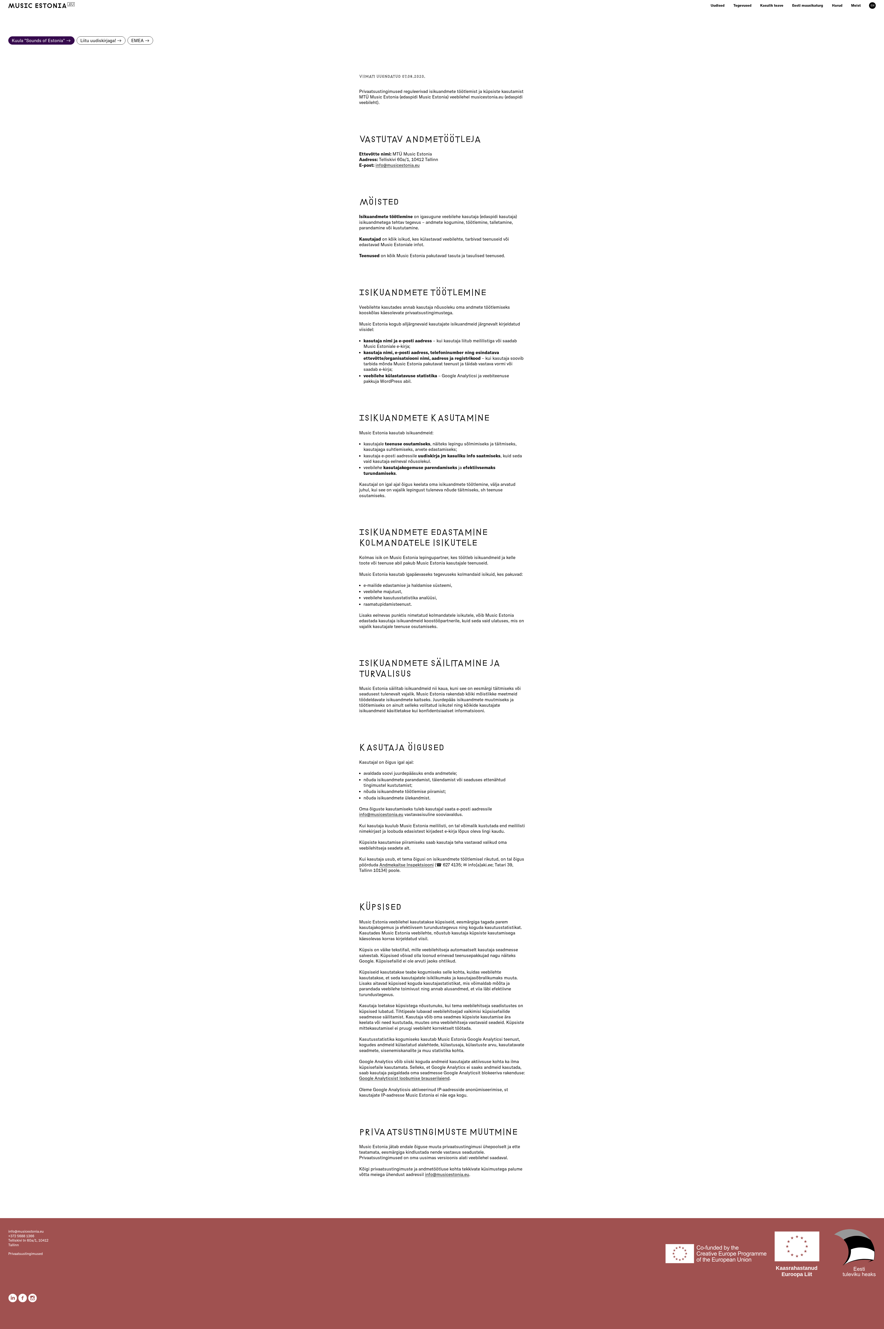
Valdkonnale (743, 11)
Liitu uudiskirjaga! (98, 40)
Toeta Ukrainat (862, 33)
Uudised (717, 5)
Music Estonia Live (847, 11)
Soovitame (741, 22)
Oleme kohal (743, 17)
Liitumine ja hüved (865, 17)
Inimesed (858, 22)
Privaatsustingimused (25, 1253)
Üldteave (858, 11)
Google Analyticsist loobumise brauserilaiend (404, 1078)
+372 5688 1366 (21, 1236)
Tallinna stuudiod (806, 22)
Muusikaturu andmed (809, 27)
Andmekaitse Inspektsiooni (406, 865)
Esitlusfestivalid (772, 22)
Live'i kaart (800, 17)
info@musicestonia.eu (397, 165)
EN (872, 5)
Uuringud (767, 11)
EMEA (137, 40)
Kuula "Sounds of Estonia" (38, 40)
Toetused (767, 27)
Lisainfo (857, 27)
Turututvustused (773, 17)
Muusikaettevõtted (807, 11)
